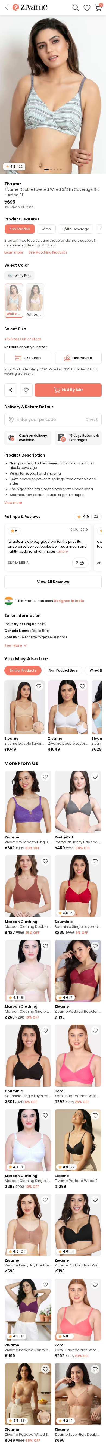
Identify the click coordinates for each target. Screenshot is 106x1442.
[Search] (75, 7)
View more (13, 502)
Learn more (13, 252)
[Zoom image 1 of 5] (53, 94)
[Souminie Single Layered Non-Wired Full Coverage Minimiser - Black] (28, 1056)
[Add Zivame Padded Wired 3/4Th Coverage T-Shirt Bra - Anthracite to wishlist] (95, 1115)
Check (92, 419)
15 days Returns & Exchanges (84, 437)
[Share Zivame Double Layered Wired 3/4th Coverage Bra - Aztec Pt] (10, 390)
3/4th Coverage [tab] (76, 229)
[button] (6, 7)
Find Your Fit (82, 357)
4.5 (14, 166)
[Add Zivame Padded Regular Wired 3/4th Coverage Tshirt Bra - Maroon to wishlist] (95, 946)
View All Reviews (53, 582)
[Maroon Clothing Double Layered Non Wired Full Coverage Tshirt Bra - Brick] (28, 886)
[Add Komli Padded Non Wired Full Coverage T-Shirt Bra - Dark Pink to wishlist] (95, 1030)
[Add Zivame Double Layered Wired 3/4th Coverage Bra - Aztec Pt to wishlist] (26, 390)
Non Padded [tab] (20, 229)
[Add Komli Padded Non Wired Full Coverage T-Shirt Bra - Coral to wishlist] (95, 1284)
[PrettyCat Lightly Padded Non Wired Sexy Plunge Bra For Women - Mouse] (78, 802)
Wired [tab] (46, 229)
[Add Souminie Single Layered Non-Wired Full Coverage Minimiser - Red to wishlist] (95, 861)
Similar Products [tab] (23, 670)
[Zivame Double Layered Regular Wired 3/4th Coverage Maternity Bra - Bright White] (68, 707)
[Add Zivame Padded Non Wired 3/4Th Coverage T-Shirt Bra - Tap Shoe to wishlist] (95, 1200)
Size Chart (32, 357)
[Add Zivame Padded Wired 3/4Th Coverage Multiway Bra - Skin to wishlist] (45, 1369)
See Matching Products (48, 252)
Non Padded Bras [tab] (63, 670)
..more (62, 551)
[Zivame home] (30, 7)
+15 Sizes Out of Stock (22, 339)
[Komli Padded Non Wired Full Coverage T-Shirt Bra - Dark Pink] (78, 1056)
